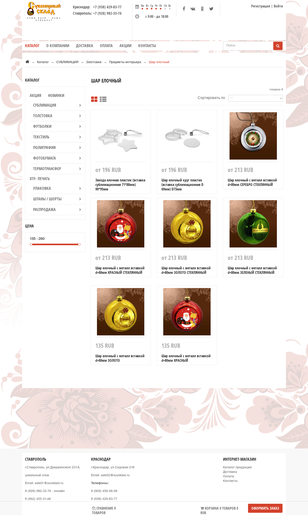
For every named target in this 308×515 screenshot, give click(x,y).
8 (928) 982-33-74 (38, 491)
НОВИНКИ (56, 95)
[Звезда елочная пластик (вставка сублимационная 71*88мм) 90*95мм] (120, 137)
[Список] (103, 98)
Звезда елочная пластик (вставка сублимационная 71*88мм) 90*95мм (120, 184)
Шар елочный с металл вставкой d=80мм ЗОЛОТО (120, 358)
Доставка (84, 45)
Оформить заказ (265, 508)
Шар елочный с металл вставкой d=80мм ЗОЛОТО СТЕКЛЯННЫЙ (186, 270)
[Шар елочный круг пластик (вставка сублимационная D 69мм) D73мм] (186, 137)
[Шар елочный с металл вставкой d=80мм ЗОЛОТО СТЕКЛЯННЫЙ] (186, 225)
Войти (278, 6)
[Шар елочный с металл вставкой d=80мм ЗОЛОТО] (120, 313)
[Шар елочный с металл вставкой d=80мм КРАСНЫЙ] (186, 313)
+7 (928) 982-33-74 (107, 13)
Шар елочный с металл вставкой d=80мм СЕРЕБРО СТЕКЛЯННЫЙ (252, 182)
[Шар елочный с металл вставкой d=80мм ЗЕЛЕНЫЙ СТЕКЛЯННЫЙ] (253, 225)
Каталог (32, 45)
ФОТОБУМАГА (44, 158)
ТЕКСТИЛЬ (41, 137)
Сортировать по (211, 98)
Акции (125, 45)
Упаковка (42, 188)
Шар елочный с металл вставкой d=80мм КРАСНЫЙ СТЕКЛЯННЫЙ (120, 270)
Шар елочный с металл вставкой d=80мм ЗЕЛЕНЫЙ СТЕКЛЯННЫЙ (252, 270)
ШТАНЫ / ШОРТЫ (47, 199)
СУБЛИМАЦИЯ (44, 105)
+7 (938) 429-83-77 (106, 6)
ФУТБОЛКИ (42, 126)
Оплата (106, 45)
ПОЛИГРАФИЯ (44, 147)
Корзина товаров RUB (219, 509)
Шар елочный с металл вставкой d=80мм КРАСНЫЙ (186, 358)
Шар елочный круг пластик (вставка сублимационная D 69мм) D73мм (182, 184)
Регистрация (260, 6)
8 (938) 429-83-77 (104, 499)
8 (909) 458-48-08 (104, 491)
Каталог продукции (237, 467)
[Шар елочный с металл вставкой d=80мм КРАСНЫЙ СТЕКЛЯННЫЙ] (120, 225)
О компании (57, 45)
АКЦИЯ (35, 95)
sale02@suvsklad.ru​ (115, 475)
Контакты (147, 45)
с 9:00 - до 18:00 (156, 16)
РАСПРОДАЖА (44, 209)
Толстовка (42, 116)
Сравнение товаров (104, 509)
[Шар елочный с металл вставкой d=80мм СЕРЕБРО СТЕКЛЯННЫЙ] (253, 137)
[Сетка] (94, 98)
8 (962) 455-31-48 (38, 499)
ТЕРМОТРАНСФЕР (47, 169)
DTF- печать (40, 178)
